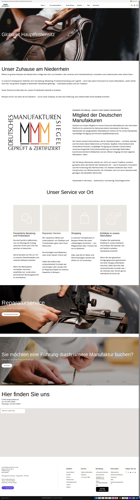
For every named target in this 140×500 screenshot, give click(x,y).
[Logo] (5, 5)
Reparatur (83, 474)
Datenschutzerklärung (116, 474)
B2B (97, 485)
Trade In (68, 484)
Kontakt (68, 474)
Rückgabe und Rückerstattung (100, 477)
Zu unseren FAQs (85, 477)
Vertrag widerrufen (102, 489)
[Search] (132, 5)
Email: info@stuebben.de (8, 479)
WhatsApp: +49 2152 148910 (9, 482)
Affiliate (68, 487)
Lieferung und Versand (102, 472)
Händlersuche (70, 479)
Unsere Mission (70, 472)
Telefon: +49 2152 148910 (8, 481)
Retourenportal (100, 474)
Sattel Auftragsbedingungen (101, 481)
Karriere (68, 477)
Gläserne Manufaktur (86, 472)
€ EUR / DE (134, 1)
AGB (112, 479)
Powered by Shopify (57, 498)
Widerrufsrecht (115, 472)
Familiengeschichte (71, 482)
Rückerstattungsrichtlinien (117, 482)
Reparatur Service (51, 233)
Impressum (114, 477)
